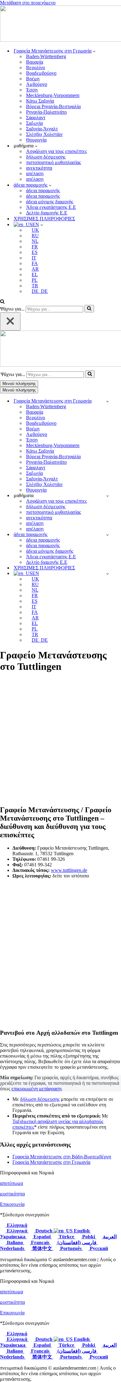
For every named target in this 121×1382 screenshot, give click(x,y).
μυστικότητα (12, 1193)
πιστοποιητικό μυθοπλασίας (53, 162)
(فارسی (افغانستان (77, 1242)
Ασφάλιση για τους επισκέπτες (56, 151)
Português (71, 1248)
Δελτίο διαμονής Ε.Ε (46, 212)
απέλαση (34, 173)
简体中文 (42, 1248)
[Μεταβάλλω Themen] (107, 495)
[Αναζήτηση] (2, 302)
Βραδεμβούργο (41, 73)
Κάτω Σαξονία (40, 101)
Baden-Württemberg (46, 56)
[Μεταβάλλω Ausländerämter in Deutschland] (107, 401)
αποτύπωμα (11, 1183)
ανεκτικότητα (39, 168)
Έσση (32, 89)
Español (42, 1236)
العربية (109, 1236)
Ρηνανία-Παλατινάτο (46, 112)
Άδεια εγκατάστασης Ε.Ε (51, 207)
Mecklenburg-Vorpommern (52, 95)
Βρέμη (32, 78)
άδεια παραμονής (43, 190)
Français (40, 1242)
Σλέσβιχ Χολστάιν (44, 134)
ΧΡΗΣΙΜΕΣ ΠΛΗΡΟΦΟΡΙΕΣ (44, 218)
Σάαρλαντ (35, 117)
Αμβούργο (36, 84)
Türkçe (66, 1236)
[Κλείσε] (10, 321)
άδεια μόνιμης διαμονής (49, 201)
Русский (98, 1248)
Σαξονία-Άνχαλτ (42, 128)
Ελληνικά (16, 1225)
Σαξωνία (34, 123)
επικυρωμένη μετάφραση (36, 1088)
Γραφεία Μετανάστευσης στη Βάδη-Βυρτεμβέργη (61, 1156)
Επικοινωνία (12, 1204)
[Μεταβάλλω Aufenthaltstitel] (107, 534)
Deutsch (44, 1230)
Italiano (15, 1242)
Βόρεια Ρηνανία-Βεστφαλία (53, 106)
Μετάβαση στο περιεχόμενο (28, 2)
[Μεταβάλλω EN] (107, 573)
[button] (94, 51)
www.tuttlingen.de (69, 870)
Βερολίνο (35, 67)
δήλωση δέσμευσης (45, 156)
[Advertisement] (60, 739)
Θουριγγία (36, 139)
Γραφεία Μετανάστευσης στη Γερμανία (51, 1162)
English (82, 1230)
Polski (88, 1236)
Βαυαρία (34, 62)
